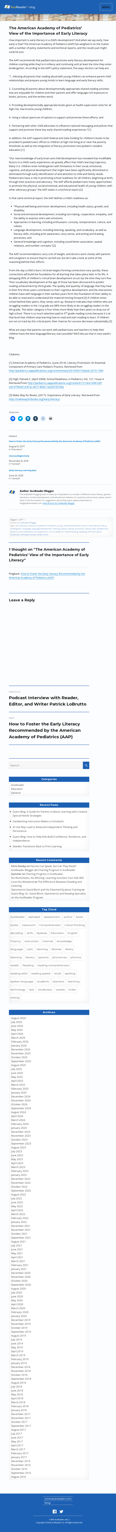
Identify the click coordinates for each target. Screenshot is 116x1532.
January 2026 (19, 1045)
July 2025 (16, 1069)
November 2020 (21, 1277)
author (68, 916)
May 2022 (17, 1206)
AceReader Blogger (28, 522)
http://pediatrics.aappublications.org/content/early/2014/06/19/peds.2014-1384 (56, 370)
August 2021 (18, 1241)
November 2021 (21, 1229)
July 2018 (16, 1386)
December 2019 (20, 1320)
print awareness (41, 531)
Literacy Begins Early (19, 455)
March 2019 (18, 1355)
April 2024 (17, 1116)
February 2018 (20, 1406)
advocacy (23, 525)
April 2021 (17, 1257)
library (69, 949)
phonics (76, 957)
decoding (16, 933)
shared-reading (71, 531)
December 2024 (20, 1096)
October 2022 (19, 1186)
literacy (64, 528)
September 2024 (21, 1108)
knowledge (64, 941)
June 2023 (17, 1155)
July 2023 (16, 1151)
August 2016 (18, 1476)
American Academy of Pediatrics (42, 525)
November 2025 (21, 1053)
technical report (95, 531)
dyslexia (42, 933)
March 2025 (18, 1084)
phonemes (59, 957)
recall (57, 973)
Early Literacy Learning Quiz (22, 470)
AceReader (17, 785)
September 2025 (21, 1061)
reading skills (18, 973)
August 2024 (18, 1112)
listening (56, 528)
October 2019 (19, 1327)
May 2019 (17, 1347)
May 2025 (17, 1077)
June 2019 (17, 1343)
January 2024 (19, 1128)
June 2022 (17, 1202)
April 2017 (17, 1445)
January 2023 (19, 1175)
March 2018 (18, 1402)
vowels (60, 989)
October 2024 (19, 1104)
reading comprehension (53, 965)
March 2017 (18, 1449)
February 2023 (20, 1171)
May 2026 (17, 1030)
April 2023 (17, 1163)
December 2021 (20, 1226)
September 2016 (21, 1473)
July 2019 (16, 1339)
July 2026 (16, 1022)
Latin (30, 949)
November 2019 (21, 1324)
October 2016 (19, 1469)
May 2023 (17, 1159)
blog (48, 1502)
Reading (28, 965)
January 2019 (19, 1363)
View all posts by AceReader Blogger (59, 503)
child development (72, 525)
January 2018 (19, 1410)
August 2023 (18, 1147)
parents (43, 957)
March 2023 (18, 1167)
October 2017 (19, 1422)
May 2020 (17, 1300)
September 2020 (21, 1284)
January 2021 (19, 1269)
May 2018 (17, 1394)
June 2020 (17, 1296)
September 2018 (21, 1378)
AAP (17, 525)
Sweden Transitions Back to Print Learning (37, 846)
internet (47, 941)
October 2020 (19, 1280)
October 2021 (19, 1233)
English (72, 933)
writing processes (28, 534)
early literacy (94, 525)
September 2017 (21, 1426)
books (60, 525)
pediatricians (102, 528)
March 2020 (18, 1308)
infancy (103, 525)
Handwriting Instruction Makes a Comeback (38, 821)
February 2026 (20, 1041)
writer (72, 989)
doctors (84, 525)
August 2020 (18, 1288)
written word (42, 534)
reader (14, 965)
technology (17, 989)
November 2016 (21, 1465)
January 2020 (19, 1316)
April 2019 (17, 1351)
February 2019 (20, 1359)
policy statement (25, 531)
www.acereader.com (58, 1498)
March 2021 (18, 1261)
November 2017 (21, 1418)
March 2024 (18, 1120)
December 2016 (20, 1461)
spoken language (21, 981)
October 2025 (19, 1057)
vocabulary (15, 534)
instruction (31, 941)
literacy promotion (76, 528)
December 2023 (20, 1131)
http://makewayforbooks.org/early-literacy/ (34, 399)
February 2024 (20, 1124)
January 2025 (19, 1092)
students (43, 981)
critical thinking (74, 925)
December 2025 (20, 1049)
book (79, 916)
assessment (52, 916)
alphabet (34, 916)
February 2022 (20, 1218)
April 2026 (17, 1033)
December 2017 (20, 1414)
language (27, 528)
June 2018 (17, 1390)
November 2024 (21, 1100)
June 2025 (17, 1073)
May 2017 (17, 1441)
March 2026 (18, 1037)
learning (42, 949)
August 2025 (18, 1065)
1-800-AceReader (56, 1519)
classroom (29, 925)
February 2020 (20, 1312)
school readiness (56, 531)
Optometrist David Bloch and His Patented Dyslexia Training (46, 889)
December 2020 (20, 1273)
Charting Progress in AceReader (56, 870)
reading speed (40, 973)
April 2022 (17, 1210)
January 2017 (19, 1457)
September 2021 (21, 1237)
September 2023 (21, 1143)
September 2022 (21, 1190)
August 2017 (18, 1429)
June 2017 (17, 1437)
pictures (14, 531)
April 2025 (17, 1081)
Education (17, 789)
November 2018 (21, 1371)
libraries (56, 949)
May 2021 (17, 1253)
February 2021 (20, 1265)
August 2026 (18, 1018)
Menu (106, 7)
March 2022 (18, 1214)
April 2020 (17, 1304)
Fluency (15, 941)
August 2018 (18, 1382)
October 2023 (19, 1139)
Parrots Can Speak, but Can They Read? (53, 866)
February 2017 (20, 1453)
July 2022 (16, 1198)
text (31, 989)
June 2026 (17, 1026)
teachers (58, 981)
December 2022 (20, 1179)
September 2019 (21, 1331)
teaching (74, 981)
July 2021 (16, 1245)
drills (30, 933)
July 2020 (16, 1292)
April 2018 (17, 1398)
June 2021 (17, 1249)
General (16, 792)
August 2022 (18, 1194)
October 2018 (19, 1375)
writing (14, 997)
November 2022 (21, 1182)
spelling (70, 973)
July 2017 (16, 1433)
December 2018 (20, 1367)
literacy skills (90, 528)
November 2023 (21, 1135)
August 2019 (18, 1335)
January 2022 (19, 1222)
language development (42, 528)
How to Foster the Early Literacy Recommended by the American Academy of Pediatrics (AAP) (54, 441)
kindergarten (16, 528)
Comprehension (50, 925)
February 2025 (20, 1088)
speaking (83, 531)
